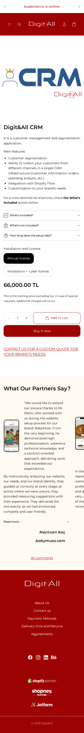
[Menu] (9, 24)
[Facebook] (30, 657)
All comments (42, 558)
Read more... (12, 521)
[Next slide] (79, 6)
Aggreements (42, 634)
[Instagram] (38, 657)
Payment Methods (42, 618)
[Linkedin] (46, 657)
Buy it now (42, 331)
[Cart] (74, 24)
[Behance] (53, 657)
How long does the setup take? (31, 235)
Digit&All (47, 723)
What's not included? (24, 225)
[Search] (19, 24)
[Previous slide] (5, 6)
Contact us (42, 611)
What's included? (21, 215)
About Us (42, 603)
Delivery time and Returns (42, 626)
